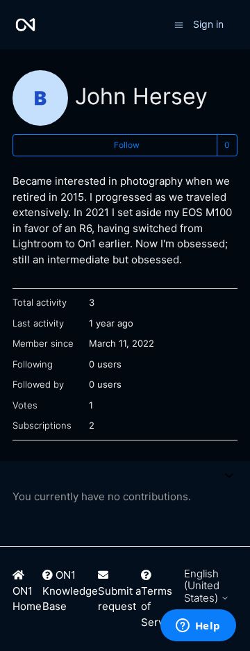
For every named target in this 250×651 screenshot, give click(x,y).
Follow (127, 145)
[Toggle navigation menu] (178, 24)
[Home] (25, 25)
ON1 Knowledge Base (70, 590)
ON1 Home (27, 598)
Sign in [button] (208, 24)
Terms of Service (159, 606)
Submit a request (119, 598)
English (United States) (202, 586)
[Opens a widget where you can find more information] (198, 626)
